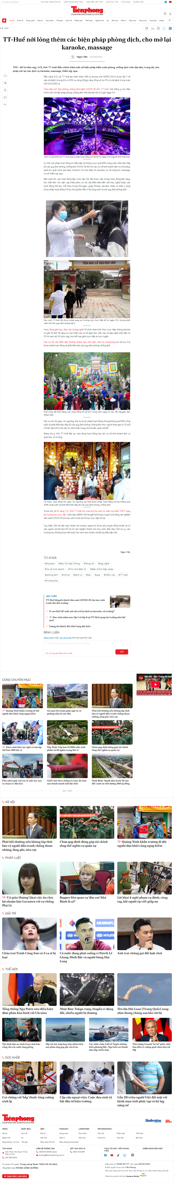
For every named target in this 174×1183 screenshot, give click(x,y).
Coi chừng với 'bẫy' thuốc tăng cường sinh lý (28, 1099)
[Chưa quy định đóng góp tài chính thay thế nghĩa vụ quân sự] (112, 732)
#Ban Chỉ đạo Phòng (69, 563)
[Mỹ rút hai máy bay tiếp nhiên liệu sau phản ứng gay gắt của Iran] (65, 1029)
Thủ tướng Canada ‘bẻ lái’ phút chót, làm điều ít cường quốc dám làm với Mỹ (151, 1047)
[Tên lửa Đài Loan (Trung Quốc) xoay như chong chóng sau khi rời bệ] (144, 989)
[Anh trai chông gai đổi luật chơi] (144, 934)
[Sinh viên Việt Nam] (153, 1121)
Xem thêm (170, 20)
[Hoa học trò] (168, 1121)
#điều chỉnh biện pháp (101, 569)
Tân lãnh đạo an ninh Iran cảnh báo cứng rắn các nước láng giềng (21, 1045)
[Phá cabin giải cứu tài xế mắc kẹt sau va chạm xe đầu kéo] (22, 766)
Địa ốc (40, 20)
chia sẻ (146, 28)
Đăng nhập (49, 637)
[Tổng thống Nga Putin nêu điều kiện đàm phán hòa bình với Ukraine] (29, 989)
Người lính (100, 20)
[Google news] (133, 1155)
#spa (97, 574)
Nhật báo (26, 1129)
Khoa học (143, 20)
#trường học (51, 580)
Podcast (64, 1129)
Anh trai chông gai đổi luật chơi (139, 953)
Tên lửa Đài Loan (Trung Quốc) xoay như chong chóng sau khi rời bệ (143, 1011)
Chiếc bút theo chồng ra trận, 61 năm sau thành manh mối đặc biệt (66, 782)
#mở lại (66, 574)
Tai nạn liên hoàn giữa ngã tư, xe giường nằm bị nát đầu (64, 712)
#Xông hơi (89, 563)
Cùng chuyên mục (16, 680)
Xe (108, 20)
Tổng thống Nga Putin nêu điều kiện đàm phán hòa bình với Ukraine (27, 1011)
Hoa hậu (153, 20)
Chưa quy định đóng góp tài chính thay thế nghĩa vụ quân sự (110, 748)
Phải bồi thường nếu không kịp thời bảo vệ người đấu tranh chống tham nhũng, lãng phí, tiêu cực (111, 713)
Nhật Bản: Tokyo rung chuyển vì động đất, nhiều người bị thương (86, 1011)
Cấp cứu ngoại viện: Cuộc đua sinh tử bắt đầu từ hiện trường (86, 1099)
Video (161, 20)
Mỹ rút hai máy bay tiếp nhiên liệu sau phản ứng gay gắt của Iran (64, 1045)
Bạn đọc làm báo (17, 1176)
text (152, 28)
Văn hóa (114, 20)
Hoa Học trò (112, 2)
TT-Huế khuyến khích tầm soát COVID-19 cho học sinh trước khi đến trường (75, 601)
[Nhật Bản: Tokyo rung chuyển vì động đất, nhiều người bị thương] (87, 989)
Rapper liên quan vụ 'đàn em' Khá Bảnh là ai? (83, 899)
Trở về (5, 104)
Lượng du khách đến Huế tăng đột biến (70, 626)
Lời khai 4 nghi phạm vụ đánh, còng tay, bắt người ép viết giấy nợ (142, 899)
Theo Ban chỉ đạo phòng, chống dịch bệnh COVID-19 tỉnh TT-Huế (76, 89)
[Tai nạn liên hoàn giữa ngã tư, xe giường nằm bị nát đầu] (67, 696)
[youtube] (170, 2)
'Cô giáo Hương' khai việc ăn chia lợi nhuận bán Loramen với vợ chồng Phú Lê (28, 901)
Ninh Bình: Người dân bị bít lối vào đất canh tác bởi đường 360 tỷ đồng (111, 782)
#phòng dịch (51, 574)
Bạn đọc (139, 1138)
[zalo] (126, 1155)
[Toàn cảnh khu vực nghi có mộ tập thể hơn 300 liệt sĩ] (22, 732)
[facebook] (165, 2)
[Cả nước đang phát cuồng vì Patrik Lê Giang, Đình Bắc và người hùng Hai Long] (87, 934)
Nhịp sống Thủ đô (47, 1142)
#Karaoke (50, 563)
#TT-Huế (123, 574)
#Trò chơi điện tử (77, 569)
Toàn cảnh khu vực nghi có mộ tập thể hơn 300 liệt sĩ (22, 748)
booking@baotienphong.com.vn (51, 1155)
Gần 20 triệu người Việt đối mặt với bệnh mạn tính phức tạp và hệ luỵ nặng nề (142, 1101)
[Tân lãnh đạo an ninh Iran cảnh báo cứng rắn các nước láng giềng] (22, 1029)
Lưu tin (5, 90)
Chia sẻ (5, 83)
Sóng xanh (30, 20)
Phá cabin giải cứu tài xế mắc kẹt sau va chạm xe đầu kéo (22, 782)
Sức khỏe (49, 20)
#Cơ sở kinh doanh (54, 569)
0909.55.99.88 (45, 1152)
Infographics (105, 1129)
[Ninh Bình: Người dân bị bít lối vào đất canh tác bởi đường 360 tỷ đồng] (112, 766)
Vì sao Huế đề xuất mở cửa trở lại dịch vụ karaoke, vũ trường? (81, 611)
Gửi (122, 652)
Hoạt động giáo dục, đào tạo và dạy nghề (64, 329)
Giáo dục (132, 20)
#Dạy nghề (103, 563)
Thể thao (89, 20)
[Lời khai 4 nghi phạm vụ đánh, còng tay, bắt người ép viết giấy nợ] (144, 878)
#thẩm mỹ (109, 574)
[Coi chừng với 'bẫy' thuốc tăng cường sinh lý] (29, 1078)
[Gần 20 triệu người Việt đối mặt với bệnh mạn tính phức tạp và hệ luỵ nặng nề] (144, 1078)
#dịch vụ (77, 574)
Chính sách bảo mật (153, 1148)
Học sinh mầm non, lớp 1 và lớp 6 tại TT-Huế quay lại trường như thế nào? (87, 619)
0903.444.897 (79, 1152)
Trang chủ (4, 20)
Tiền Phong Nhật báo (73, 2)
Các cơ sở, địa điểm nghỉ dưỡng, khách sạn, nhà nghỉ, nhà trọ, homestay (79, 342)
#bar (88, 574)
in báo (158, 28)
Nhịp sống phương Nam (69, 1142)
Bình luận (5, 97)
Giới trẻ (69, 20)
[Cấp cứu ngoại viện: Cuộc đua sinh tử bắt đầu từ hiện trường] (87, 1078)
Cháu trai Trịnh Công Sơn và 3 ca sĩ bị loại (29, 955)
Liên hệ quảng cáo (45, 1148)
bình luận (164, 28)
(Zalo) (54, 1152)
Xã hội (12, 20)
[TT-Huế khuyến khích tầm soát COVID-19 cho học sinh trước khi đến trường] (120, 602)
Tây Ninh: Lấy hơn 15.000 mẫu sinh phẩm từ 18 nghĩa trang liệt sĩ (66, 748)
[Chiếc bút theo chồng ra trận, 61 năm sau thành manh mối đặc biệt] (67, 766)
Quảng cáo (138, 2)
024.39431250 (11, 1157)
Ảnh (42, 1129)
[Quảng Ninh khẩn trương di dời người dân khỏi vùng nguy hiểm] (22, 696)
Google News (170, 28)
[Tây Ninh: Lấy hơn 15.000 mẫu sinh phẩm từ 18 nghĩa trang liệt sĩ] (67, 732)
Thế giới (59, 20)
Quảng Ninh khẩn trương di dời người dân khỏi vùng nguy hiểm (20, 712)
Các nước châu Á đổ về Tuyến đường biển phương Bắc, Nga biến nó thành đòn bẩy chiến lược (108, 1047)
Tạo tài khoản (65, 637)
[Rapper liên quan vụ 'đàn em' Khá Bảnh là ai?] (87, 878)
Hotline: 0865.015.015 (50, 2)
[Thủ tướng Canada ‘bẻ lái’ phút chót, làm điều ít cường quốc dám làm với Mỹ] (152, 1029)
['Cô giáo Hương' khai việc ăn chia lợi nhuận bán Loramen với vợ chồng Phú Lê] (29, 878)
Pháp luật (78, 20)
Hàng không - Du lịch (10, 1142)
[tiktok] (119, 1155)
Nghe (5, 75)
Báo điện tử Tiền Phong (87, 10)
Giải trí (123, 20)
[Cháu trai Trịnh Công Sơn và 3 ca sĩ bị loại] (29, 934)
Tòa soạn (125, 2)
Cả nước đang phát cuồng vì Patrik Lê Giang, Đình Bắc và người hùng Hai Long (86, 957)
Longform (84, 1129)
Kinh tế (20, 20)
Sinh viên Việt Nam (94, 2)
